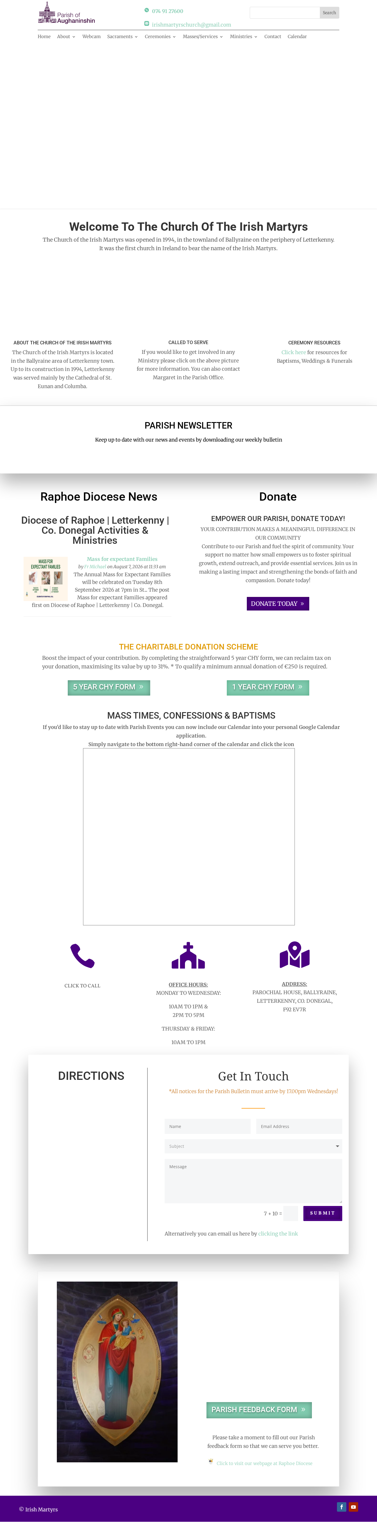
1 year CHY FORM (263, 687)
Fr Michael (95, 566)
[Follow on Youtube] (353, 1507)
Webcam (91, 37)
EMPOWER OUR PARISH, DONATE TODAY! (278, 519)
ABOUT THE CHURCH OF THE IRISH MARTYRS (63, 343)
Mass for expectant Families (122, 559)
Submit (322, 1213)
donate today (274, 603)
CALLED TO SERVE (188, 342)
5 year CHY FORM (104, 687)
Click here (294, 352)
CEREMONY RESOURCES (314, 343)
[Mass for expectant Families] (46, 599)
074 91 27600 (167, 11)
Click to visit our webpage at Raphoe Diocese (264, 1463)
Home (44, 37)
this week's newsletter (188, 455)
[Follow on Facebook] (341, 1507)
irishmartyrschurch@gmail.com (191, 25)
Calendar (297, 37)
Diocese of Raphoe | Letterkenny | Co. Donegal (95, 525)
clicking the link (278, 1233)
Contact (272, 37)
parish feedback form (254, 1409)
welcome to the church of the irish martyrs (188, 122)
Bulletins (254, 1375)
